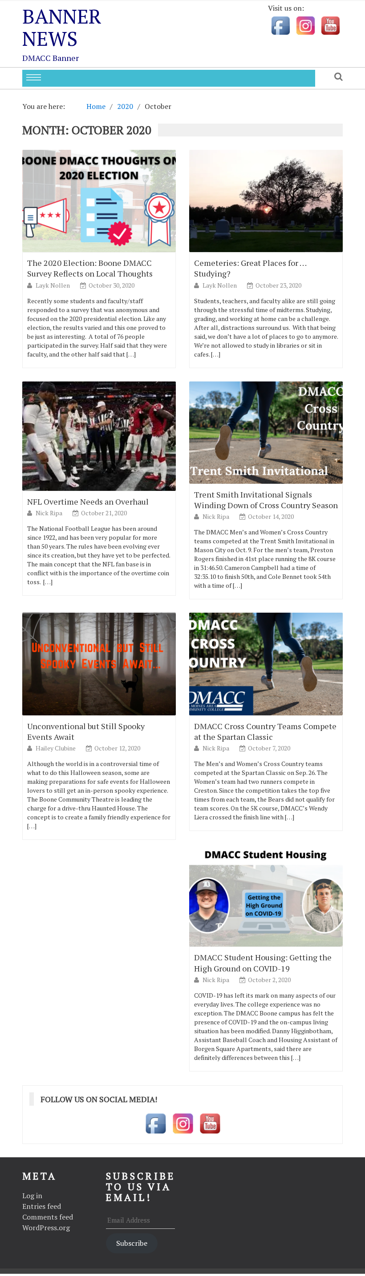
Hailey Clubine (56, 748)
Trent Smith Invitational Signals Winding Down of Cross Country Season (266, 499)
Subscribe (131, 1243)
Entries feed (41, 1206)
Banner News (61, 27)
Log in (32, 1195)
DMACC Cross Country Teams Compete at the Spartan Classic (265, 731)
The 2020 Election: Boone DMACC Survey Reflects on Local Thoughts (90, 268)
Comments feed (47, 1217)
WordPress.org (46, 1227)
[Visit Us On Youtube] (330, 24)
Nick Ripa (50, 513)
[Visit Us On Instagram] (305, 24)
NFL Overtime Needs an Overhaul (88, 501)
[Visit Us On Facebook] (280, 24)
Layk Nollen (53, 285)
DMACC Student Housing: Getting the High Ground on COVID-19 (263, 962)
